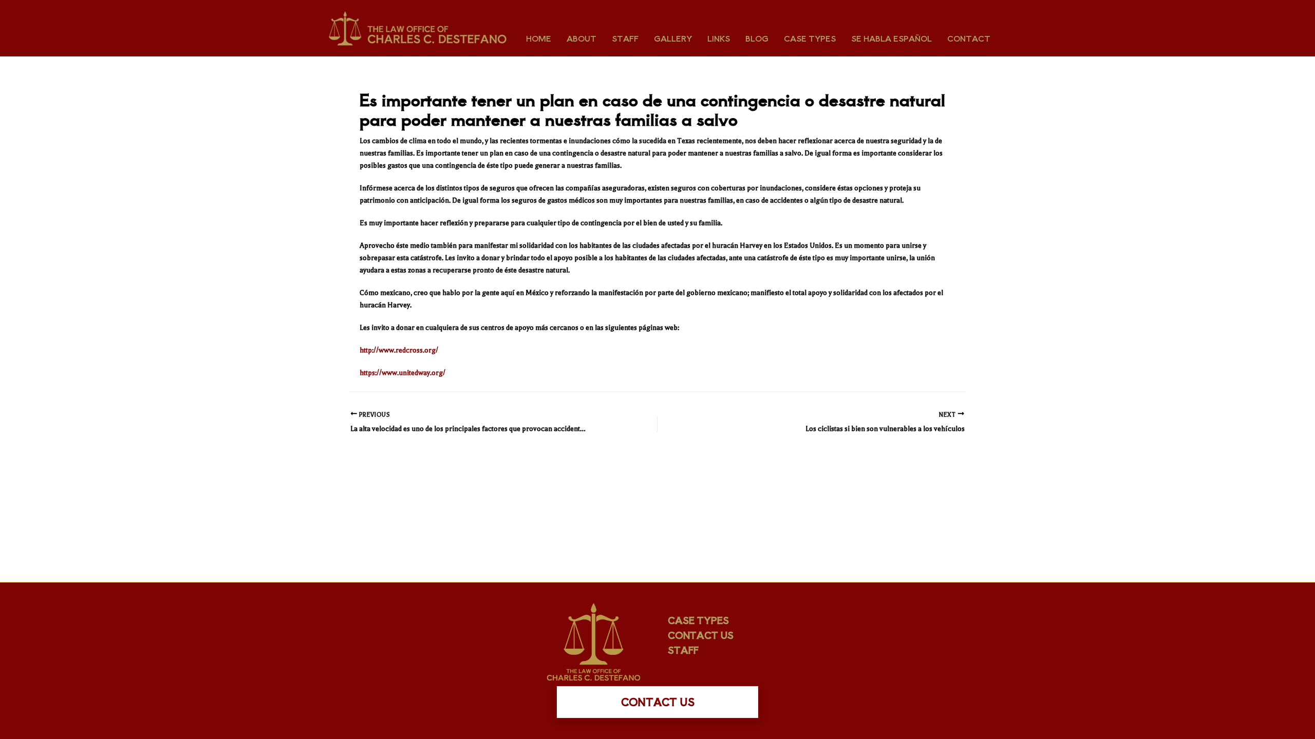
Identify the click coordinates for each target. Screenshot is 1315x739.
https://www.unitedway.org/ (402, 372)
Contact (968, 38)
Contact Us (701, 634)
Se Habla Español (891, 38)
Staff (625, 38)
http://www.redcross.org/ (399, 350)
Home (538, 38)
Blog (756, 38)
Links (718, 38)
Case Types (810, 38)
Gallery (673, 38)
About (581, 38)
